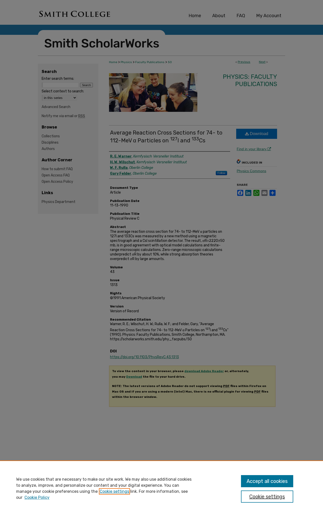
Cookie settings (114, 491)
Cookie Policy (36, 497)
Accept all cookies (267, 481)
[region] (161, 488)
